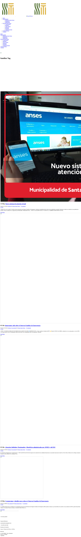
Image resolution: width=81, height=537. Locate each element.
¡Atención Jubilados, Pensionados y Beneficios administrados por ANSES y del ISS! (30, 447)
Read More (2, 212)
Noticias (9, 206)
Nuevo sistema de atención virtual (15, 204)
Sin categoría (13, 328)
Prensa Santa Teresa (16, 206)
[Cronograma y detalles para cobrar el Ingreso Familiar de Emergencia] (21, 498)
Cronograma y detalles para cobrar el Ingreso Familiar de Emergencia (27, 501)
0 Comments (23, 206)
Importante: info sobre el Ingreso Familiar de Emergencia (22, 325)
